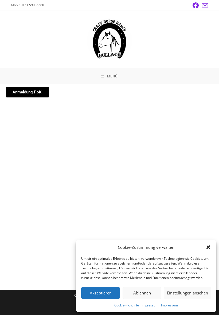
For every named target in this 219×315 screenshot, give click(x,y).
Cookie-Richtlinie (126, 305)
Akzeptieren (101, 293)
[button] (208, 247)
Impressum (150, 305)
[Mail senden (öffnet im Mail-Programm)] (204, 5)
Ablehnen (142, 293)
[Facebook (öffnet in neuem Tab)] (195, 5)
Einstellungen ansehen (187, 293)
